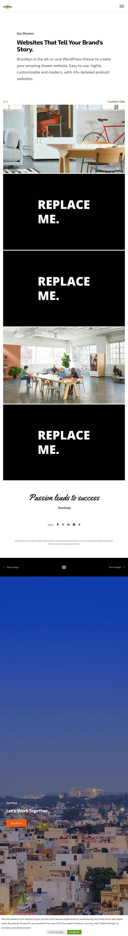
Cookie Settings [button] (56, 932)
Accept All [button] (74, 932)
